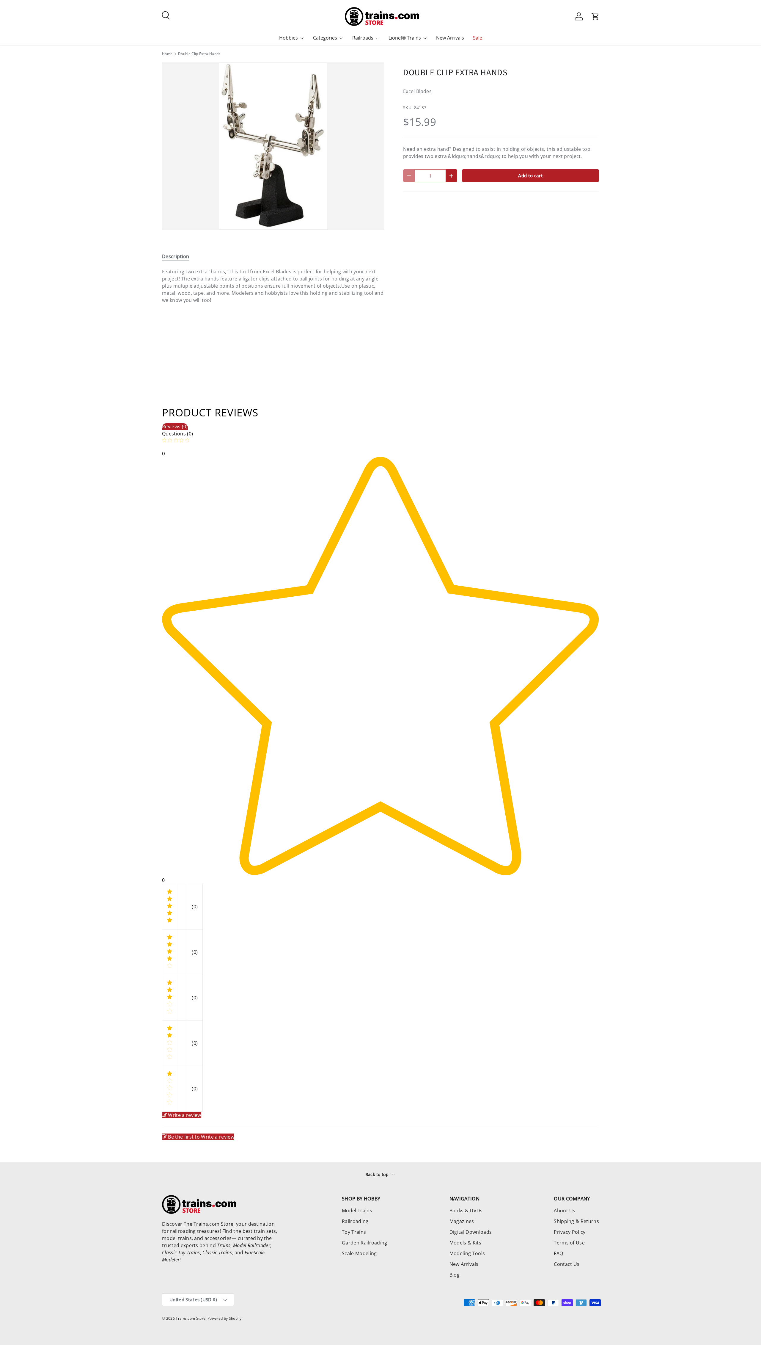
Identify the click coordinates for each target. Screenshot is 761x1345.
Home (167, 54)
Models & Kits (465, 1242)
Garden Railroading (364, 1242)
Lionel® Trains (405, 38)
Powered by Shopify (224, 1318)
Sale (477, 38)
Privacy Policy (569, 1232)
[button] (595, 16)
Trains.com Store (190, 1318)
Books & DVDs (466, 1210)
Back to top (377, 1174)
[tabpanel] (273, 289)
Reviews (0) (175, 426)
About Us (565, 1210)
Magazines (461, 1221)
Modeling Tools (467, 1253)
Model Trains (357, 1210)
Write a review (184, 1115)
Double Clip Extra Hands (199, 54)
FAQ (558, 1253)
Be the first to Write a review (201, 1137)
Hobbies (288, 38)
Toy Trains (354, 1232)
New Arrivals (450, 38)
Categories (325, 38)
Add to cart (530, 175)
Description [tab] (175, 256)
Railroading (355, 1221)
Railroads (362, 38)
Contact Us (566, 1264)
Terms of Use (569, 1242)
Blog (454, 1275)
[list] (273, 146)
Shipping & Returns (576, 1221)
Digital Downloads (470, 1232)
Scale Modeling (359, 1253)
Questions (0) (177, 433)
